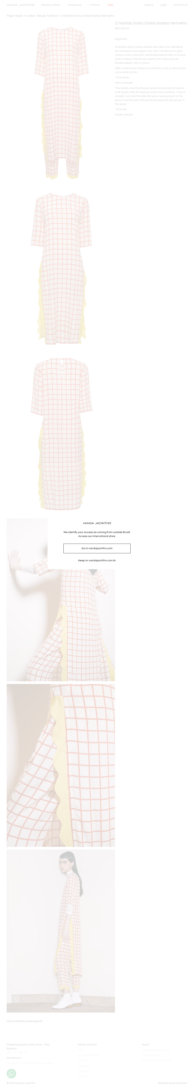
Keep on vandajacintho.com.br (97, 560)
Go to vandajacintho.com (97, 548)
